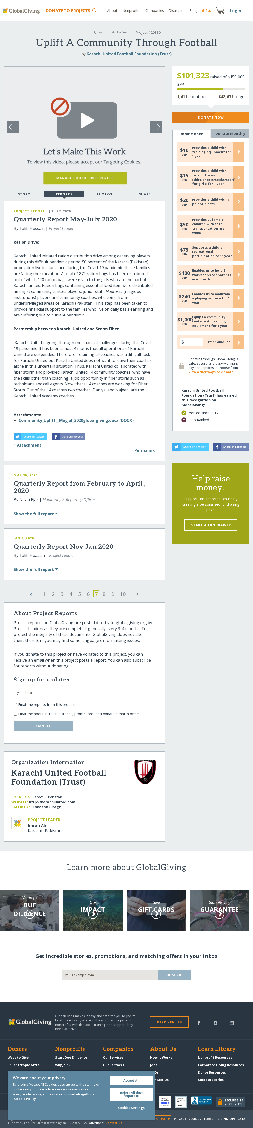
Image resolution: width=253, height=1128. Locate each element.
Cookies (195, 1119)
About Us (163, 1049)
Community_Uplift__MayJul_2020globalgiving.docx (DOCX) (76, 420)
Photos (104, 194)
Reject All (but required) (131, 1094)
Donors (17, 1049)
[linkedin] (232, 1022)
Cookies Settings (131, 1107)
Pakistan (119, 32)
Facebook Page (47, 806)
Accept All (131, 1080)
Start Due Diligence (71, 1057)
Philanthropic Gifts (23, 1065)
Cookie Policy (25, 1098)
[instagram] (215, 1022)
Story (24, 194)
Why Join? (62, 1065)
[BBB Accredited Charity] (203, 1101)
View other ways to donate (211, 372)
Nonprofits (131, 10)
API (232, 1119)
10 (123, 594)
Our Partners (113, 1065)
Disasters (176, 10)
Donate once (191, 134)
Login (235, 10)
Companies (154, 10)
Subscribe (174, 975)
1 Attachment (27, 445)
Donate (68, 10)
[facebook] (199, 1022)
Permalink (144, 450)
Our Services (113, 1057)
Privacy (180, 1119)
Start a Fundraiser (211, 525)
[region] (81, 1095)
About (112, 10)
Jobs (153, 1065)
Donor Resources (212, 1072)
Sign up (43, 726)
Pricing (222, 1119)
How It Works (161, 1057)
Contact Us (159, 1080)
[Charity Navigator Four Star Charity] (167, 1102)
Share (145, 194)
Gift (206, 10)
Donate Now (211, 117)
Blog (193, 10)
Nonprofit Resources (215, 1057)
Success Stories (211, 1080)
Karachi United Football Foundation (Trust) (129, 54)
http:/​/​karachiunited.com (52, 802)
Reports (64, 194)
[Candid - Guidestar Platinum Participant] (183, 1102)
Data (241, 1119)
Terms (208, 1119)
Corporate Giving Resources (221, 1065)
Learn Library (217, 1049)
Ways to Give (18, 1057)
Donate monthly (230, 133)
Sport (98, 32)
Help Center (169, 1021)
